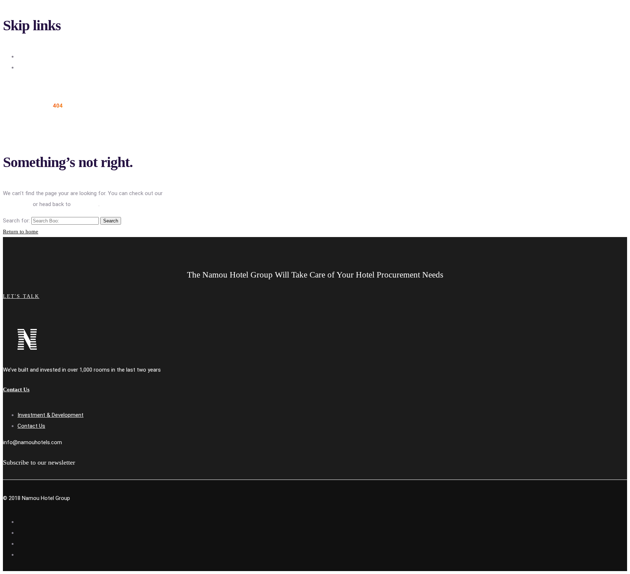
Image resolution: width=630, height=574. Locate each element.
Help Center (17, 204)
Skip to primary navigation (49, 56)
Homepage (85, 204)
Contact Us (31, 426)
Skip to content (36, 67)
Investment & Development (50, 415)
